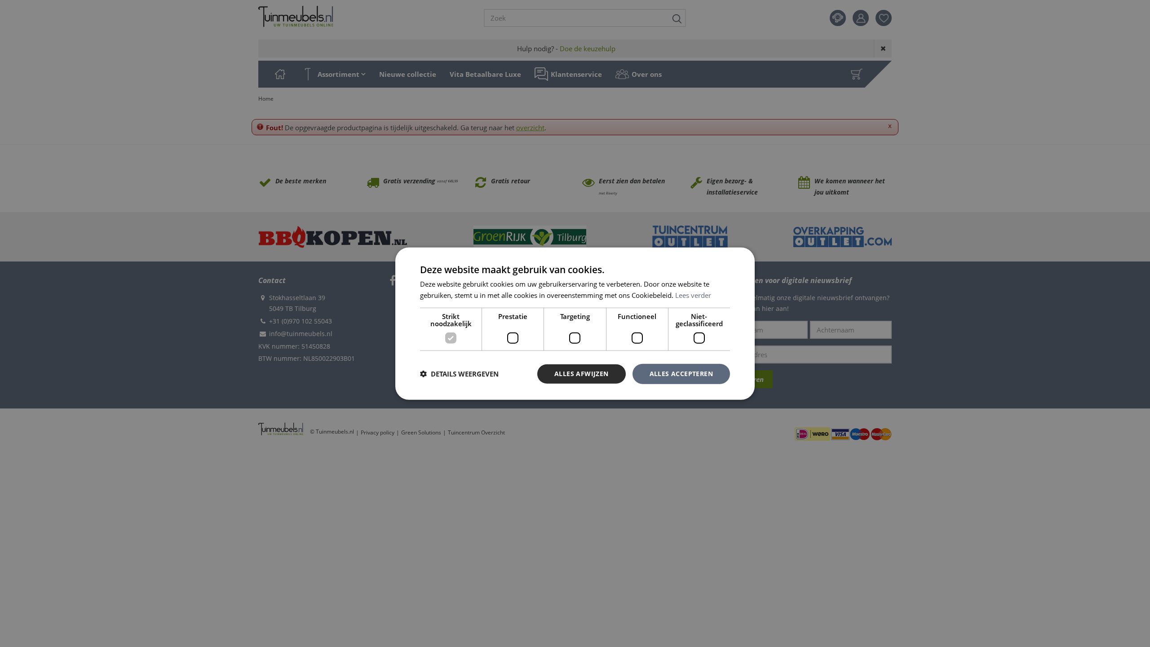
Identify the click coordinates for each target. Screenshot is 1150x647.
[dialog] (575, 324)
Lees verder (693, 295)
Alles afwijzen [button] (581, 373)
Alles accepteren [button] (681, 373)
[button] (459, 374)
